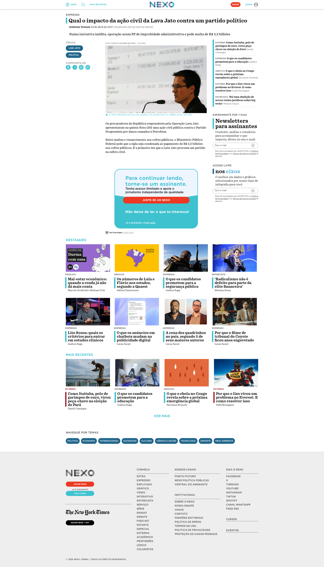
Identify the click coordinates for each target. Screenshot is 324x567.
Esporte (205, 441)
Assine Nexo (80, 484)
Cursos (231, 519)
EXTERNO (143, 533)
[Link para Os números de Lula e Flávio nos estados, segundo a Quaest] (137, 258)
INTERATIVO (145, 496)
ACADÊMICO (145, 537)
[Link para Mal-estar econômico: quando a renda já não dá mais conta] (88, 258)
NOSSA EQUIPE (184, 505)
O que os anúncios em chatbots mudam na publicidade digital (136, 336)
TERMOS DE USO (185, 526)
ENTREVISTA (145, 500)
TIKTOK (231, 496)
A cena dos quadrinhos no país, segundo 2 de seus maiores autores (186, 336)
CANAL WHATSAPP (238, 504)
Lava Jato (74, 48)
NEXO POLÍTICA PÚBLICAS (192, 480)
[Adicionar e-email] (253, 145)
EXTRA (141, 476)
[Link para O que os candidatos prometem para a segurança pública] (186, 258)
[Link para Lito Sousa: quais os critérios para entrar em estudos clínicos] (88, 312)
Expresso (220, 58)
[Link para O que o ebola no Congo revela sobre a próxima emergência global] (187, 373)
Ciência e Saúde (166, 441)
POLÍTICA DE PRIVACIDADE (192, 530)
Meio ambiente (224, 441)
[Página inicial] (162, 4)
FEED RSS (232, 508)
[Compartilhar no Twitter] (74, 67)
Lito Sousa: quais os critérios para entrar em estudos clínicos (86, 336)
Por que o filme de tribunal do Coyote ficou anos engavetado (234, 336)
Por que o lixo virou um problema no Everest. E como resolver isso (235, 87)
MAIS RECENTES (98, 4)
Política (74, 55)
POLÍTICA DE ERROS (188, 522)
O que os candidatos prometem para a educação (134, 397)
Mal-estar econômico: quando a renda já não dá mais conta (87, 282)
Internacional (109, 441)
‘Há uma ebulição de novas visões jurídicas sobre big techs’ (235, 100)
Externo (220, 43)
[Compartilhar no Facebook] (68, 67)
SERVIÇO (142, 504)
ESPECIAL (143, 529)
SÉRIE (140, 508)
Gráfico (220, 71)
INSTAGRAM (234, 492)
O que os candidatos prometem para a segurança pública (183, 282)
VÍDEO (141, 492)
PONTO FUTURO (185, 476)
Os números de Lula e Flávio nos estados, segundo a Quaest (136, 282)
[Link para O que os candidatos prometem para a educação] (137, 373)
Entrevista (221, 97)
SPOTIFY (231, 500)
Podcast (70, 274)
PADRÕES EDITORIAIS (189, 518)
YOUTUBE (232, 488)
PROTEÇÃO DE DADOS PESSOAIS (196, 534)
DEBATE (142, 517)
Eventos (232, 530)
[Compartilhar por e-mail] (81, 67)
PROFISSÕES (145, 541)
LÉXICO (141, 545)
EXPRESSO (143, 480)
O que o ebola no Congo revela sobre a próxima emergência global (234, 74)
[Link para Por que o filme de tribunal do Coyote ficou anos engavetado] (235, 312)
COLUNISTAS (145, 549)
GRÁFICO (143, 488)
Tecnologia (188, 441)
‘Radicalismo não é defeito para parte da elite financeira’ (233, 282)
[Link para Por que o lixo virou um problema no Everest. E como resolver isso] (236, 373)
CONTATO (181, 513)
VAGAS (179, 509)
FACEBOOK (233, 476)
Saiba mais (128, 233)
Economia (89, 441)
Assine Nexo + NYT (80, 523)
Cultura (146, 441)
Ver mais (162, 416)
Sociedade (130, 441)
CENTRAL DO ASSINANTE (191, 484)
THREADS (232, 484)
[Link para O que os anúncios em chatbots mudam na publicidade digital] (137, 312)
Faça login (80, 493)
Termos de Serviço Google (244, 153)
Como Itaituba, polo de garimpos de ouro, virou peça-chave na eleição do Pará (234, 46)
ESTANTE (143, 525)
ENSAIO (142, 512)
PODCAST (143, 521)
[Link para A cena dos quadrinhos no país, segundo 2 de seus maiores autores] (186, 312)
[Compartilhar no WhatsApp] (87, 67)
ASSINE (235, 4)
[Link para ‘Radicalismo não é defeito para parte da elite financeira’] (235, 258)
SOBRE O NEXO (184, 501)
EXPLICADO (144, 484)
